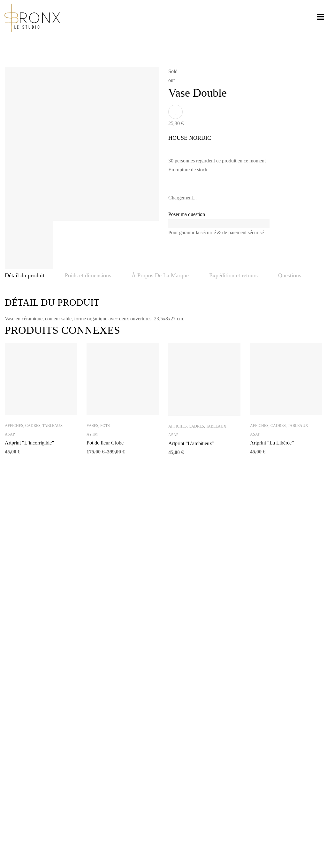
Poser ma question (186, 214)
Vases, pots (98, 425)
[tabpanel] (163, 309)
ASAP (10, 434)
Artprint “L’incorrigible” (29, 442)
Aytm (92, 434)
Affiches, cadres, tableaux (34, 425)
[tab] (24, 276)
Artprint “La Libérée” (272, 442)
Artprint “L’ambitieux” (191, 443)
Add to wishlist (175, 112)
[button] (320, 18)
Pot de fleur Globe (105, 442)
